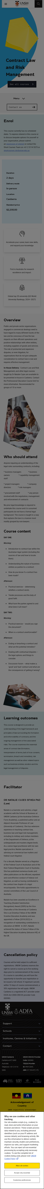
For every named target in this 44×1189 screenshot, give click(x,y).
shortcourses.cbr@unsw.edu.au (17, 150)
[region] (22, 1150)
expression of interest (15, 144)
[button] (22, 84)
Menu (16, 98)
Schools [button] (7, 1031)
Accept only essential (22, 1173)
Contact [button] (7, 1046)
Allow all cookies (22, 1166)
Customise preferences (22, 1180)
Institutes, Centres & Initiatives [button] (20, 1038)
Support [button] (7, 1023)
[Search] (38, 4)
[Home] (22, 4)
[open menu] (6, 4)
